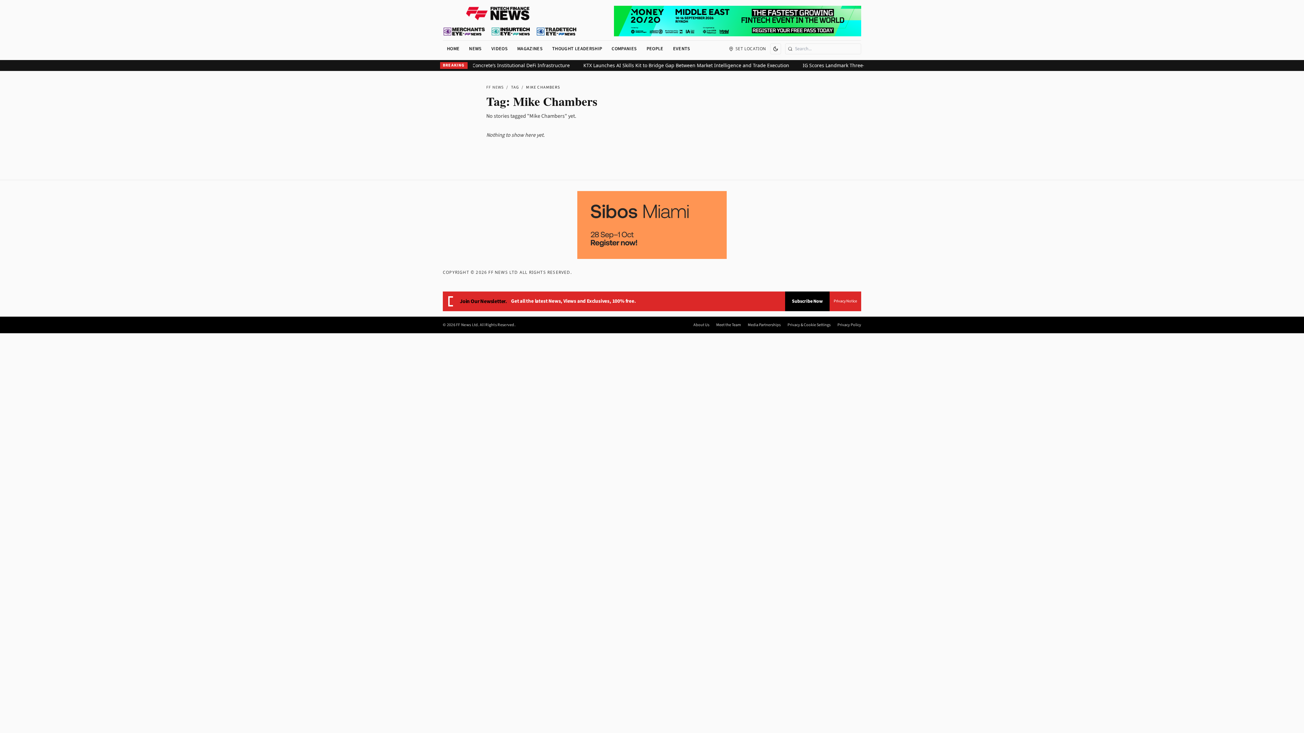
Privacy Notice (845, 301)
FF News (495, 87)
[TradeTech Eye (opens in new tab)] (557, 31)
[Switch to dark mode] (775, 48)
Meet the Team (728, 325)
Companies (624, 48)
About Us (701, 325)
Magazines (530, 48)
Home (453, 48)
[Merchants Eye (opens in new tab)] (464, 31)
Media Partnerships (764, 325)
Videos (499, 48)
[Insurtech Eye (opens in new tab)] (510, 31)
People (655, 48)
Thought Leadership (577, 48)
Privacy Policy (849, 325)
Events (681, 48)
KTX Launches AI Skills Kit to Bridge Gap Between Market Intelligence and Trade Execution (669, 65)
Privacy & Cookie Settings (809, 325)
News (475, 48)
